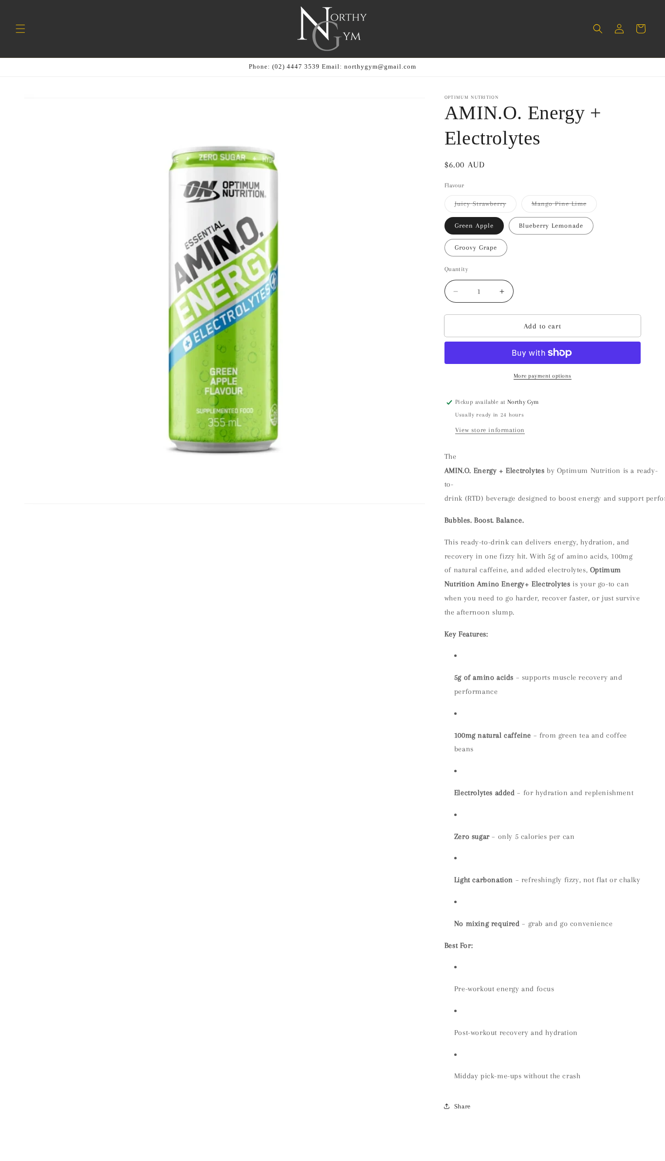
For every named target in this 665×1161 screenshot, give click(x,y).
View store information (490, 430)
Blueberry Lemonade (551, 225)
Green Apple (474, 225)
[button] (20, 28)
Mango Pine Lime (564, 206)
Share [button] (462, 1106)
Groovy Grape (476, 247)
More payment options (543, 376)
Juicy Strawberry (486, 206)
